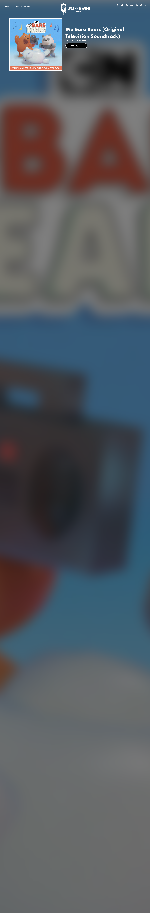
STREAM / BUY (76, 46)
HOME (7, 6)
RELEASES (16, 6)
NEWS (27, 6)
